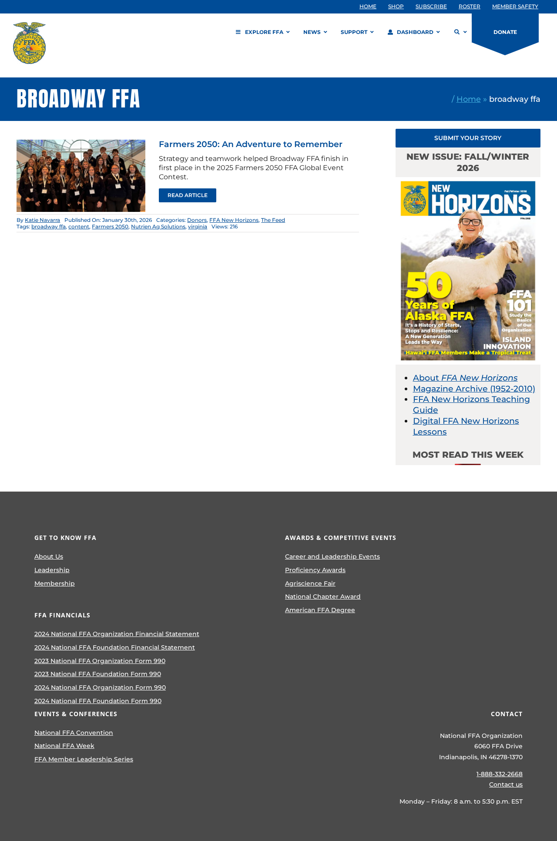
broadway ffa (48, 226)
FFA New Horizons (233, 220)
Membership (54, 583)
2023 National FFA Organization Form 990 (99, 661)
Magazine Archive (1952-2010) (474, 389)
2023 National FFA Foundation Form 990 (97, 674)
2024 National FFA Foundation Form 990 (97, 701)
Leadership (52, 570)
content (78, 226)
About (465, 378)
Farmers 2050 (110, 226)
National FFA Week (64, 746)
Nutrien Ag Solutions (158, 226)
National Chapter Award (323, 596)
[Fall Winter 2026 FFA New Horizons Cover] (468, 181)
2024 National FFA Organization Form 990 (100, 687)
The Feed (273, 220)
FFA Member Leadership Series (83, 759)
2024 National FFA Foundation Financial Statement (114, 647)
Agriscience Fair (310, 583)
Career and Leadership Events (332, 556)
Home (468, 99)
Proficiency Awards (315, 570)
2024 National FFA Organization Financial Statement (116, 634)
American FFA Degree (320, 610)
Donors (197, 220)
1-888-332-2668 (499, 774)
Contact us (506, 784)
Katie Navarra (42, 220)
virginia (197, 226)
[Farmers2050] (81, 144)
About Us (48, 556)
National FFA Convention (73, 733)
